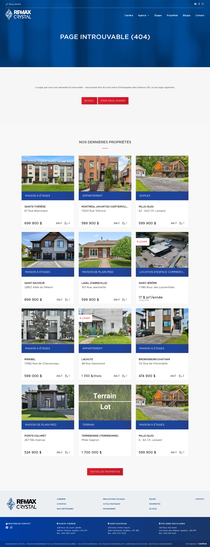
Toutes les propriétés (105, 472)
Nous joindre (15, 4)
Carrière (129, 15)
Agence (142, 15)
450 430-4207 (68, 533)
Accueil (89, 101)
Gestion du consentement (160, 544)
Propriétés (172, 15)
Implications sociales (114, 499)
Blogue (186, 15)
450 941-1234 (169, 533)
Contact (199, 15)
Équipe (158, 15)
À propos (61, 504)
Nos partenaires (65, 509)
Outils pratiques (111, 504)
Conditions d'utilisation (136, 544)
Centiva (202, 544)
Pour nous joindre (113, 101)
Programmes (109, 509)
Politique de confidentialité (111, 544)
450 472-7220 (119, 533)
